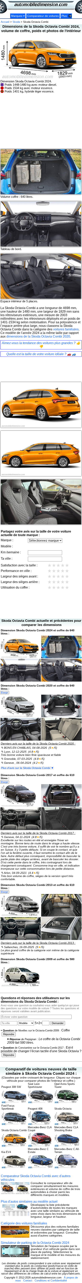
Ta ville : (6, 558)
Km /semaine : (11, 552)
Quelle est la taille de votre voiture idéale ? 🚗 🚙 (41, 354)
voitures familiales (66, 329)
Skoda (16, 21)
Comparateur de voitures (43, 15)
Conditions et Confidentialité (51, 1280)
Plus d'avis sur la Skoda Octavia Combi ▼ (27, 768)
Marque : (7, 540)
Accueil (5, 21)
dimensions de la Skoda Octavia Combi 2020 (38, 336)
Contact (27, 1280)
